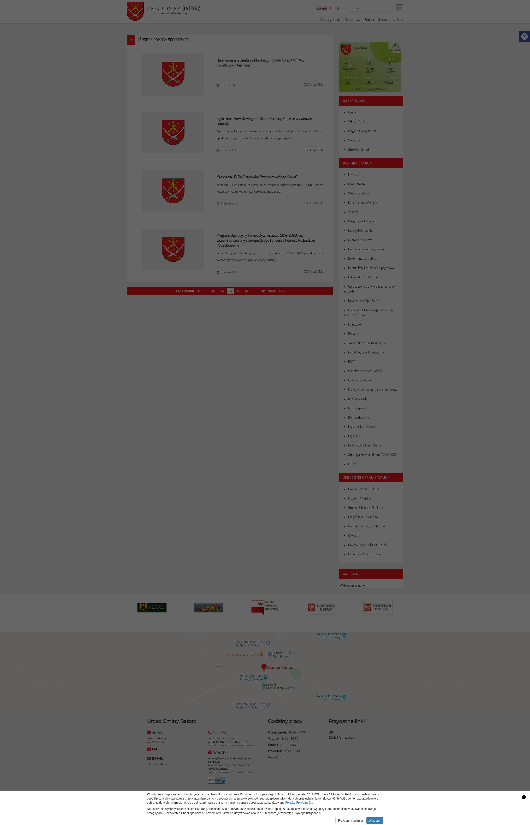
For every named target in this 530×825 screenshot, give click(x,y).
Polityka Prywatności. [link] (299, 802)
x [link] (524, 797)
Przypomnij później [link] (350, 820)
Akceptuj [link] (374, 820)
